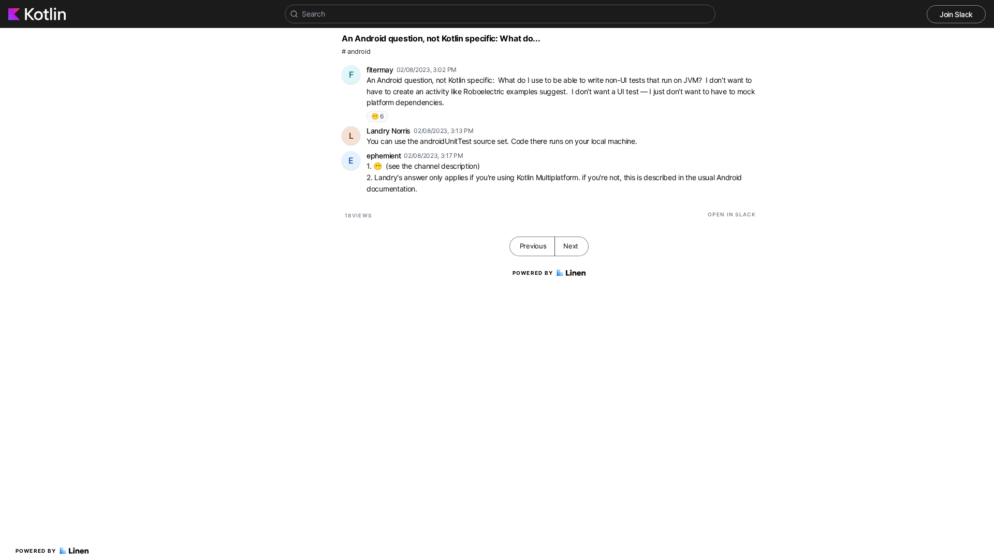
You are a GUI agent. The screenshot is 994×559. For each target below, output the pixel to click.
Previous (533, 246)
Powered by (36, 551)
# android (356, 51)
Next (570, 246)
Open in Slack (732, 214)
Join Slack (956, 14)
